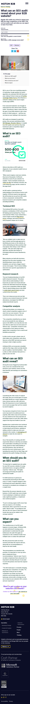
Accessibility (4, 701)
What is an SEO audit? (11, 76)
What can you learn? (10, 78)
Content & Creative (6, 628)
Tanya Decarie (4, 29)
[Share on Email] (18, 51)
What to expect (8, 82)
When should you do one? (11, 80)
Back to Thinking (5, 6)
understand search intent (11, 290)
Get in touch (6, 619)
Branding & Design (6, 625)
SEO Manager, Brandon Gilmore (12, 123)
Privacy (11, 701)
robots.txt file (7, 182)
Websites (17, 45)
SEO (11, 45)
